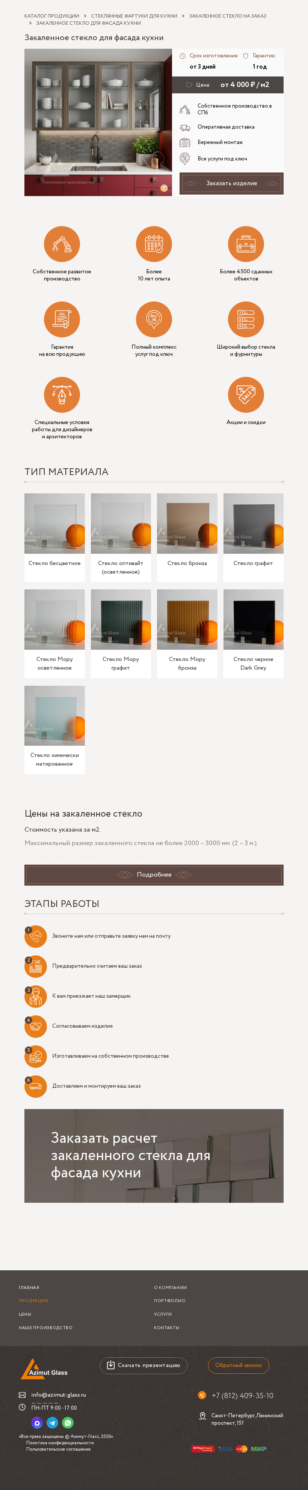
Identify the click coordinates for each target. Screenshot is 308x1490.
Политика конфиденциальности (60, 1443)
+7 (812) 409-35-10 (242, 1396)
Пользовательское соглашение (58, 1449)
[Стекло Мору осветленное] (54, 619)
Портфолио (170, 1301)
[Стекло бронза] (187, 523)
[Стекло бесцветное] (54, 523)
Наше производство (46, 1328)
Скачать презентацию (149, 1365)
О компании (170, 1288)
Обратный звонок (238, 1365)
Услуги (163, 1315)
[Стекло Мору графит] (121, 619)
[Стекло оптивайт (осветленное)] (121, 523)
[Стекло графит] (253, 523)
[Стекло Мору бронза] (187, 619)
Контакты (167, 1328)
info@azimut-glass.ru (58, 1395)
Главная (29, 1288)
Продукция (33, 1301)
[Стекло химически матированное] (54, 716)
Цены (25, 1315)
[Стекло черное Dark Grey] (253, 619)
